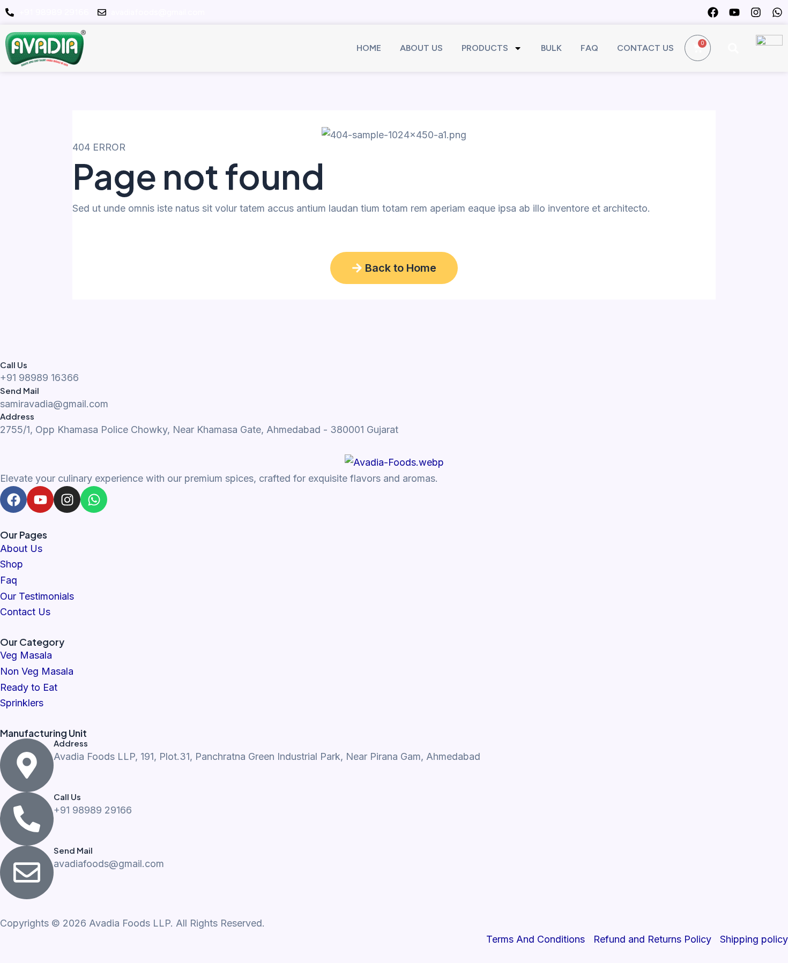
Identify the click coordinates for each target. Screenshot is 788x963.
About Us (421, 48)
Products (485, 48)
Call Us (13, 365)
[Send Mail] (27, 872)
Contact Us (645, 48)
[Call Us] (27, 819)
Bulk (551, 48)
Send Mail (19, 390)
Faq (589, 48)
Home (368, 48)
